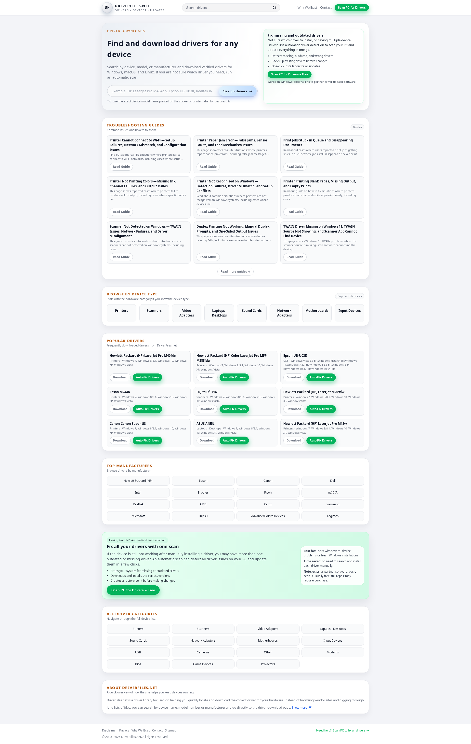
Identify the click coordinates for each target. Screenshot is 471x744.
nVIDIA (333, 492)
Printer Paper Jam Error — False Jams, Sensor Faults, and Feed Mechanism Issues (231, 142)
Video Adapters (268, 629)
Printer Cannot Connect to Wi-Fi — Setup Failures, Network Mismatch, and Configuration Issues (148, 145)
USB (285, 360)
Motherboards (268, 640)
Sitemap (170, 730)
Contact (326, 7)
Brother (203, 492)
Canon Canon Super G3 (128, 423)
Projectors (268, 664)
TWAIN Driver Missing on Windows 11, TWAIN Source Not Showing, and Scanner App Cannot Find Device (320, 231)
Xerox (268, 504)
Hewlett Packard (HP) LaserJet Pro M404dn (143, 355)
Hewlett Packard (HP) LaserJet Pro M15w (315, 423)
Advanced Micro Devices (268, 516)
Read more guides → (235, 271)
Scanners (202, 397)
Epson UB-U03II (295, 355)
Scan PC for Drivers (352, 7)
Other (268, 652)
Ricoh (268, 492)
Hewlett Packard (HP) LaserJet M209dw (313, 392)
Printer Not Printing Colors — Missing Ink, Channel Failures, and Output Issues (143, 183)
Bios (138, 664)
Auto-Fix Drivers (147, 377)
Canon (267, 481)
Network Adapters (203, 640)
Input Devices (333, 640)
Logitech (333, 516)
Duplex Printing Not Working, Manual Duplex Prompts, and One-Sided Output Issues (233, 229)
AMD (203, 504)
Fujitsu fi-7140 (207, 392)
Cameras (203, 652)
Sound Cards (138, 640)
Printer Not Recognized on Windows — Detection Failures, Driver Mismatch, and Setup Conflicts (234, 186)
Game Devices (203, 664)
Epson (203, 481)
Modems (333, 652)
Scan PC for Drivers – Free (289, 74)
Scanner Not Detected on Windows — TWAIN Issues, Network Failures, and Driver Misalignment (145, 231)
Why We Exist (307, 7)
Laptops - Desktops (208, 428)
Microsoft (138, 516)
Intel (138, 492)
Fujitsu (203, 516)
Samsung (333, 504)
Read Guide (121, 167)
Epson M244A (120, 392)
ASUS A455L (205, 423)
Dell (333, 481)
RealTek (138, 504)
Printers (115, 360)
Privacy (124, 730)
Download (120, 377)
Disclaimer (109, 730)
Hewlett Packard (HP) (138, 481)
